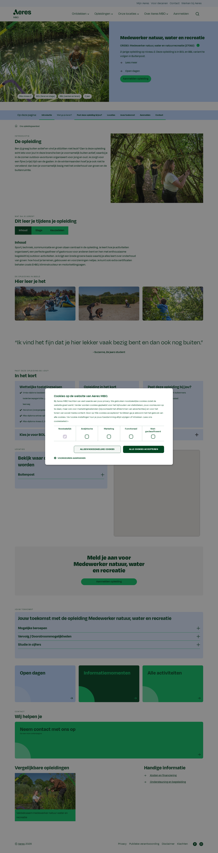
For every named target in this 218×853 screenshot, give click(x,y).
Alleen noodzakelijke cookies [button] (97, 449)
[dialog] (109, 426)
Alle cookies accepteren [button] (143, 449)
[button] (70, 458)
